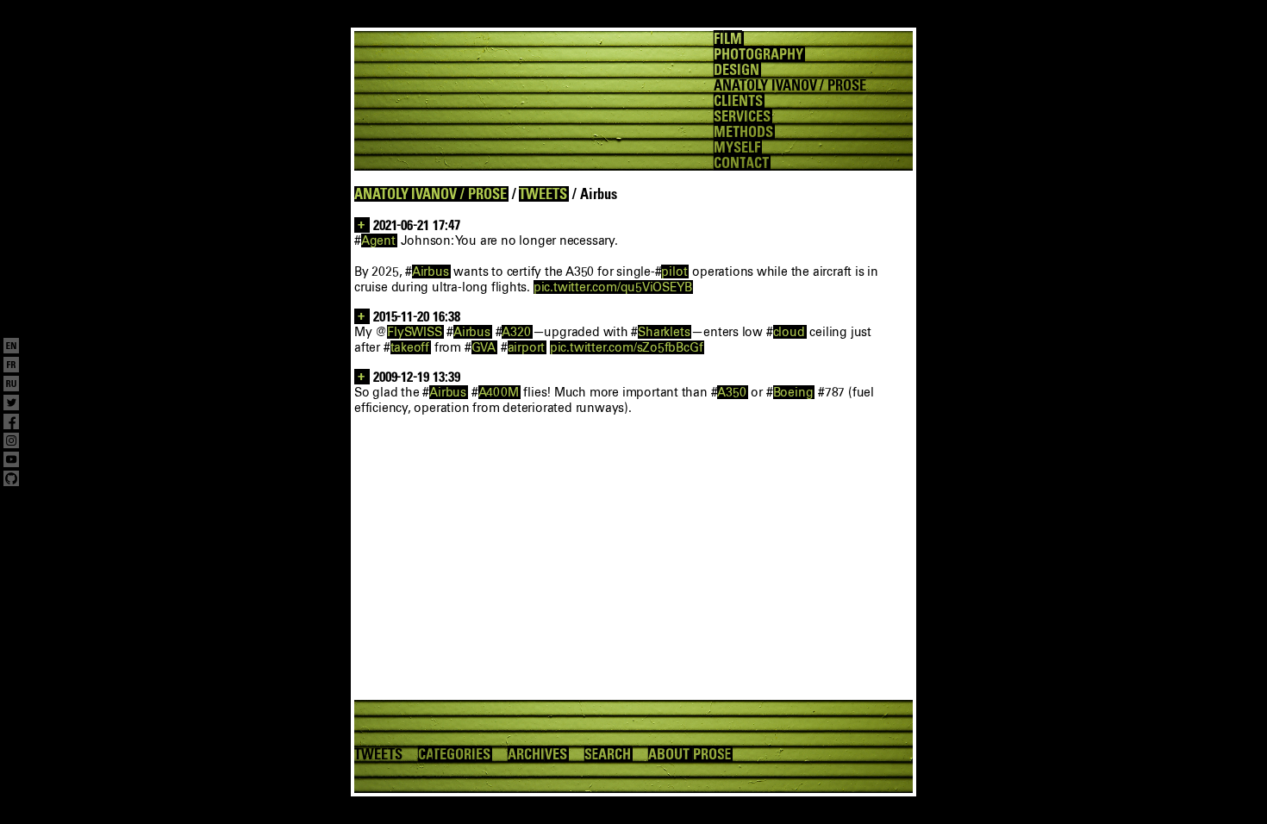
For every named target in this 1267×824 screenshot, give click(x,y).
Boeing (793, 392)
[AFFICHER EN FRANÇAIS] (11, 366)
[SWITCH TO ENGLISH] (11, 347)
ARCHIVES (537, 754)
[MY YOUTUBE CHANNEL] (11, 461)
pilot (674, 271)
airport (527, 347)
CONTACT (741, 163)
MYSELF (737, 147)
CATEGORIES (454, 754)
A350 (731, 392)
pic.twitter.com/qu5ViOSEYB (613, 287)
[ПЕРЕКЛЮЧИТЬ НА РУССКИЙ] (11, 385)
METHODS (743, 132)
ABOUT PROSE (689, 754)
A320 (516, 332)
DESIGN (736, 70)
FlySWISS (414, 332)
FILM (728, 39)
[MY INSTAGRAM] (11, 442)
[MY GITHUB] (11, 480)
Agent (378, 240)
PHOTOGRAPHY (758, 54)
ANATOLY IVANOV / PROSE (430, 194)
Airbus (430, 271)
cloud (789, 332)
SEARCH (608, 754)
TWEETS (543, 194)
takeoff (410, 347)
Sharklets (664, 332)
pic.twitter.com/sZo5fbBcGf (626, 347)
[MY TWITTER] (11, 404)
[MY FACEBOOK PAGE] (11, 423)
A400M (498, 392)
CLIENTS (738, 101)
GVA (483, 347)
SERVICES (742, 116)
